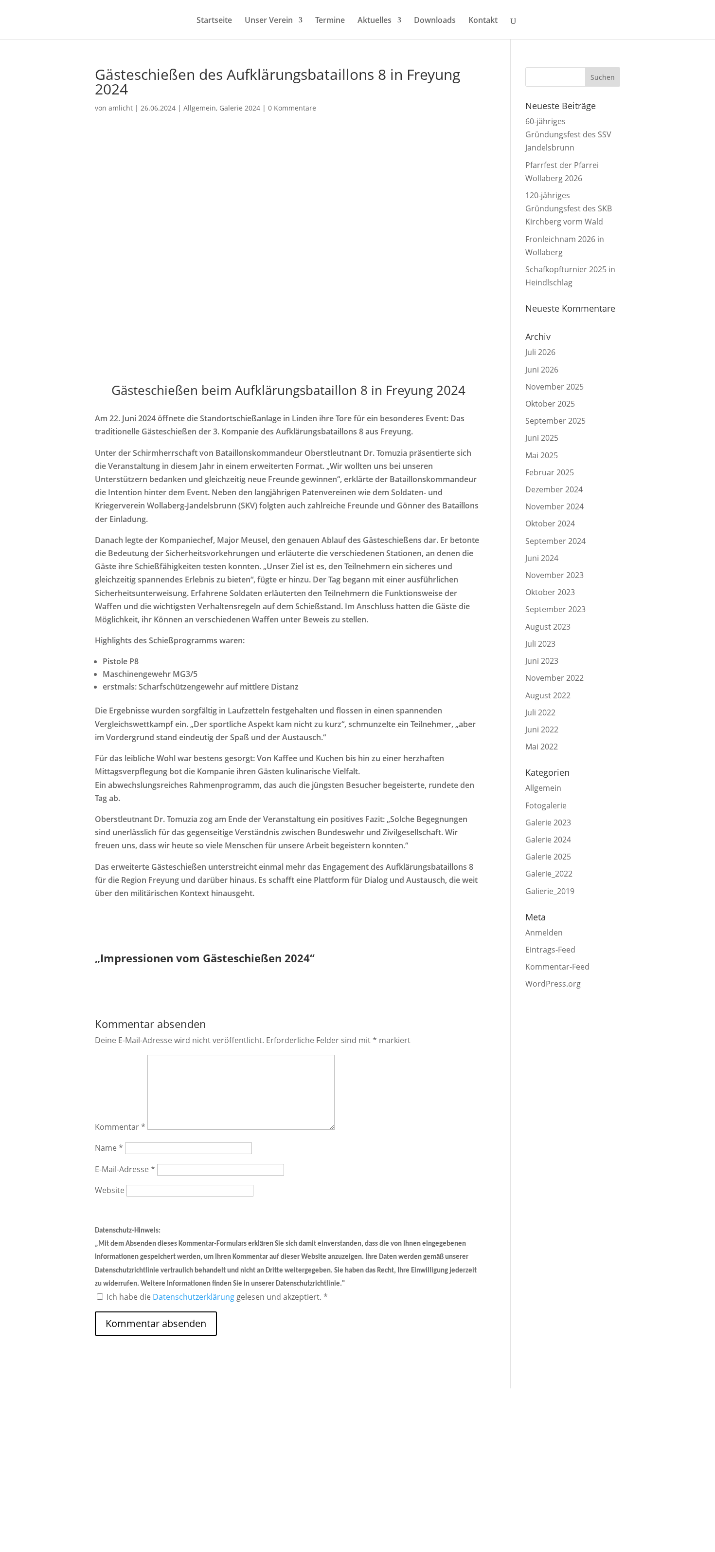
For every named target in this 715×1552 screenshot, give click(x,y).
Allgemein (199, 107)
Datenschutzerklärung (194, 1296)
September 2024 (555, 541)
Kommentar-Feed (557, 966)
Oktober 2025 (550, 403)
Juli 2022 (540, 712)
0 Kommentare (292, 107)
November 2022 (554, 678)
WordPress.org (553, 983)
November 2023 (554, 575)
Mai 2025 (541, 455)
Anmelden (544, 932)
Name (109, 1147)
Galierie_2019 (549, 891)
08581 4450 (203, 1482)
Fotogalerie (546, 805)
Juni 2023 (541, 660)
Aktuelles (375, 21)
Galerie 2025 (548, 856)
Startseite (214, 21)
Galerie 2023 (548, 822)
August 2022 (548, 695)
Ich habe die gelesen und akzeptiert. (217, 1296)
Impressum (518, 1431)
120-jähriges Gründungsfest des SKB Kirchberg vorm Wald (568, 208)
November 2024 (554, 506)
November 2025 (554, 386)
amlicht (120, 107)
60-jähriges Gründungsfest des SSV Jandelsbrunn (568, 134)
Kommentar (120, 1127)
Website (110, 1190)
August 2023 (548, 626)
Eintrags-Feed (550, 949)
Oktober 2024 (550, 523)
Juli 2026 (540, 352)
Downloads (435, 21)
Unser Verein (269, 21)
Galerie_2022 (548, 873)
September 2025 (555, 420)
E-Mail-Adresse (125, 1169)
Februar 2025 (549, 472)
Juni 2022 (541, 729)
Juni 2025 (541, 437)
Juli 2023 (540, 643)
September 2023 (555, 609)
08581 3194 (203, 1445)
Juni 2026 (541, 369)
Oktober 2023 (550, 592)
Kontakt (483, 21)
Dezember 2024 (554, 489)
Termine (330, 21)
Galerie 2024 (239, 107)
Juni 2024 (541, 558)
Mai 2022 (541, 746)
